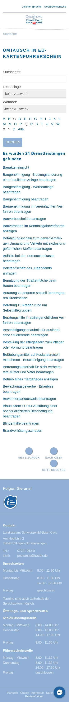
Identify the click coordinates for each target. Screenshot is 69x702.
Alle (21, 129)
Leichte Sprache (32, 6)
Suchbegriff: (12, 72)
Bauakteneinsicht (16, 167)
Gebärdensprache (55, 6)
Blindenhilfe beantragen (21, 423)
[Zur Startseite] (34, 19)
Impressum (37, 692)
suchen (13, 142)
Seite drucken (53, 469)
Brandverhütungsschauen (22, 431)
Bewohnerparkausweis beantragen (29, 399)
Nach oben (53, 457)
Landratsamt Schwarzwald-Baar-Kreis (30, 532)
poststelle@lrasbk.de (32, 556)
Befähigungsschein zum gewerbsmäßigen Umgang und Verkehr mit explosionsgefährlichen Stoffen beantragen (34, 243)
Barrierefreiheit (34, 696)
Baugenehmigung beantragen (25, 199)
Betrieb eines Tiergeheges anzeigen (30, 379)
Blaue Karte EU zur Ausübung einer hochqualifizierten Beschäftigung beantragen (30, 411)
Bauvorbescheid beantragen (24, 219)
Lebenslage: (12, 87)
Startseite (10, 34)
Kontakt (24, 692)
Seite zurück (29, 457)
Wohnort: (10, 102)
